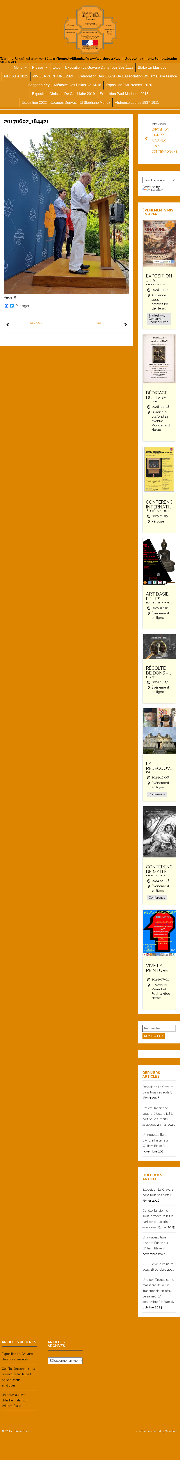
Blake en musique (152, 67)
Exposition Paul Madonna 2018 (123, 94)
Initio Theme (142, 1431)
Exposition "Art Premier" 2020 (129, 85)
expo (56, 67)
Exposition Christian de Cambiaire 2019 (63, 94)
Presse (37, 67)
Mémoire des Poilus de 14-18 (77, 85)
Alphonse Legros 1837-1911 (137, 102)
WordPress (171, 1431)
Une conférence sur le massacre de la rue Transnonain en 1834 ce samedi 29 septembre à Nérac (158, 1291)
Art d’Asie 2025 (16, 76)
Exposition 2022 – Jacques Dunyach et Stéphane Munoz (66, 102)
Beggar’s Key (39, 85)
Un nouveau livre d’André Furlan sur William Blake (155, 1140)
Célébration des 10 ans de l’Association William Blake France (127, 76)
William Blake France (18, 1431)
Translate (157, 190)
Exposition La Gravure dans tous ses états (99, 67)
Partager (22, 306)
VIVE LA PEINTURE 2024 (53, 76)
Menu (18, 67)
